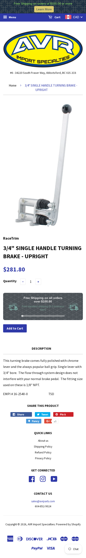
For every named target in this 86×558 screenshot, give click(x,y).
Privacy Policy (43, 458)
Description (41, 348)
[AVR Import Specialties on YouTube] (54, 478)
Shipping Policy (43, 446)
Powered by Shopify (68, 524)
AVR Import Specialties (41, 524)
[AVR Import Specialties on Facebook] (32, 478)
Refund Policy (43, 452)
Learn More (44, 9)
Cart (57, 17)
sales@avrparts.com (43, 501)
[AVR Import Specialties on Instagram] (43, 478)
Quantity (9, 281)
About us (43, 441)
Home (12, 85)
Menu (12, 17)
